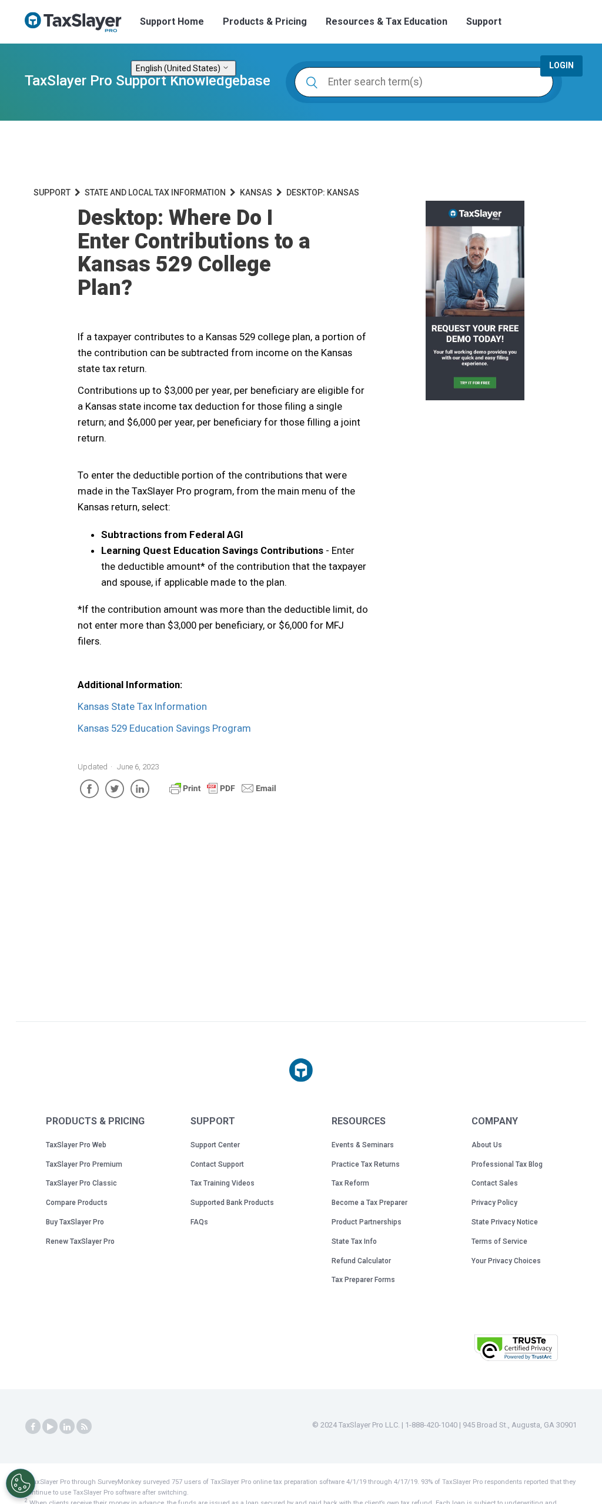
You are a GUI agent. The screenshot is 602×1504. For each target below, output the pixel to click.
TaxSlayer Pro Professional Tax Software (78, 22)
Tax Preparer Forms (363, 1280)
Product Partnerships (367, 1222)
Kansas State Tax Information (142, 706)
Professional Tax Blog (507, 1164)
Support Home (172, 21)
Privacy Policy (494, 1202)
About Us (486, 1145)
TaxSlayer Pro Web (76, 1145)
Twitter (114, 788)
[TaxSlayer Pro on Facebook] (33, 1427)
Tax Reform (350, 1183)
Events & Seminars (363, 1145)
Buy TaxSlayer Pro (75, 1222)
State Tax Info (354, 1241)
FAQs (199, 1222)
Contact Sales (494, 1183)
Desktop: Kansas (322, 192)
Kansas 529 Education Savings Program (164, 728)
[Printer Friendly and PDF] (223, 793)
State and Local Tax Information (155, 192)
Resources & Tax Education (386, 21)
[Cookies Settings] (20, 1483)
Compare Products (77, 1202)
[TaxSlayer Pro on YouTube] (50, 1427)
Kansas (256, 192)
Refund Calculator (361, 1261)
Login (561, 65)
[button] (435, 1346)
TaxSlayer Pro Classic (81, 1183)
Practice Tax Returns (366, 1164)
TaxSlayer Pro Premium (84, 1164)
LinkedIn (140, 788)
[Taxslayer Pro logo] (301, 1070)
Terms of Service (499, 1241)
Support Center (215, 1145)
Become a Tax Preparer (369, 1202)
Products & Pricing (265, 21)
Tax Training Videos (222, 1183)
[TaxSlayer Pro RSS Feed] (84, 1427)
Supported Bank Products (232, 1202)
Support (483, 21)
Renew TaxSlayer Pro (80, 1241)
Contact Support (217, 1164)
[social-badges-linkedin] (67, 1427)
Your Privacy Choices (506, 1261)
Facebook (89, 788)
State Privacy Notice (504, 1222)
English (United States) (179, 68)
